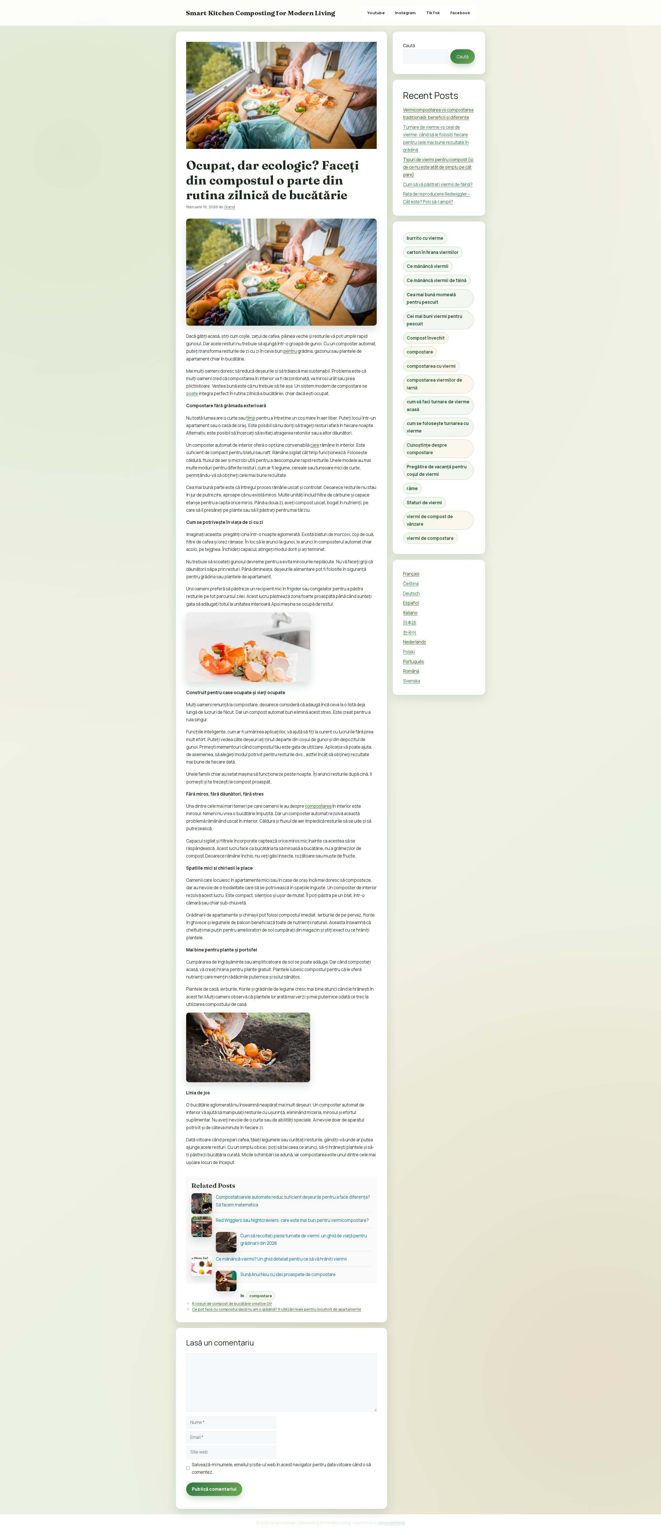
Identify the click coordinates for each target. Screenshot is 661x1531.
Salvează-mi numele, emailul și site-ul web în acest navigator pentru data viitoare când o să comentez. (281, 1468)
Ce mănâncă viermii (427, 266)
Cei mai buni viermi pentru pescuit (434, 320)
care (314, 445)
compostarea (318, 806)
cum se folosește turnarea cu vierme (438, 427)
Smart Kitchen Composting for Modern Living (260, 13)
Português (413, 661)
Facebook (460, 12)
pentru (290, 351)
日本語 (409, 623)
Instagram (405, 12)
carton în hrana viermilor (433, 252)
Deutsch (411, 593)
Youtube (376, 12)
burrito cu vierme (425, 238)
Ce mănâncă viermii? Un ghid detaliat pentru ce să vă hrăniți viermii (281, 1259)
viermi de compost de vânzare (430, 520)
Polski (409, 652)
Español (411, 603)
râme (412, 488)
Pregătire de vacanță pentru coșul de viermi (437, 470)
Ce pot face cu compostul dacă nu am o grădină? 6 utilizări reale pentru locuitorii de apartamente (276, 1309)
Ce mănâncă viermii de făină (437, 280)
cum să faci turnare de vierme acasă (438, 405)
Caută (409, 46)
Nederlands (414, 642)
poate (192, 393)
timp (250, 418)
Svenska (411, 681)
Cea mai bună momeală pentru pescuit (431, 298)
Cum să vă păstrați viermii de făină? (438, 184)
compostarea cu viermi (431, 366)
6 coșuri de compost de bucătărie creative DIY (232, 1303)
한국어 (409, 632)
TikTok (433, 12)
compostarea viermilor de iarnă (434, 383)
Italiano (410, 613)
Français (411, 574)
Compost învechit (426, 338)
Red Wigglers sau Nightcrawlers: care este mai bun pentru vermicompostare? (292, 1220)
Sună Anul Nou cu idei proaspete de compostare (288, 1274)
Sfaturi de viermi (424, 503)
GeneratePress (391, 1522)
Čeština (411, 584)
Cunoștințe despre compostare (427, 448)
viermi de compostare (430, 538)
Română (411, 671)
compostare (260, 1295)
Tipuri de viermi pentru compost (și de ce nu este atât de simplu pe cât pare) (438, 167)
